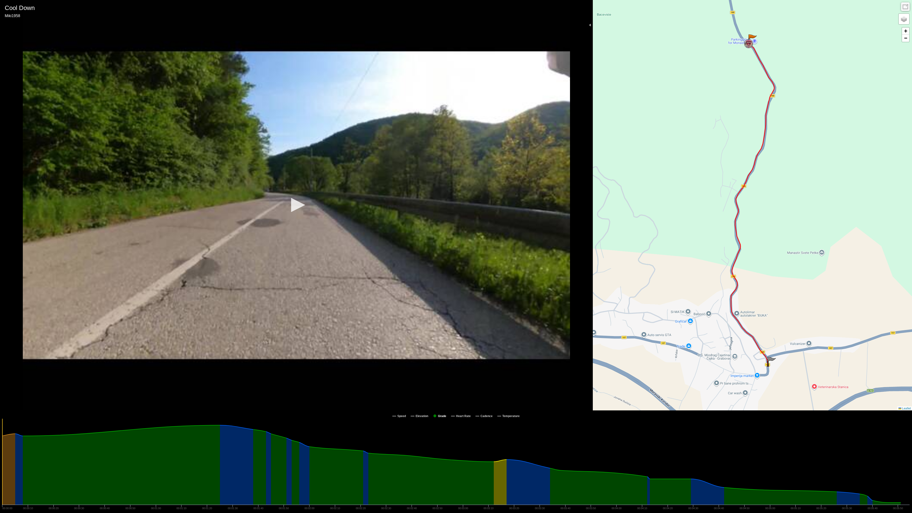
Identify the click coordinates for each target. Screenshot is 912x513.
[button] (296, 205)
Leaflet (906, 408)
